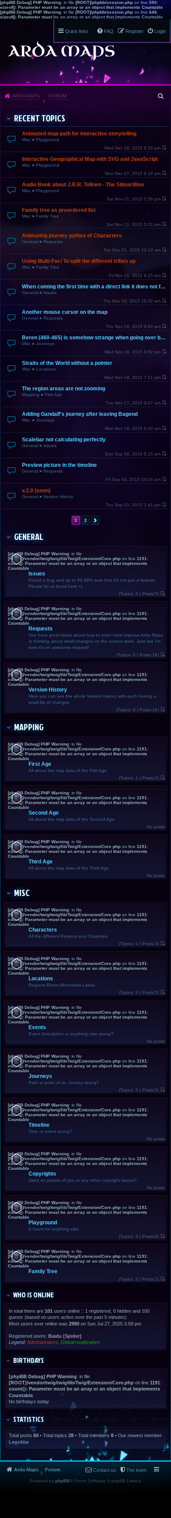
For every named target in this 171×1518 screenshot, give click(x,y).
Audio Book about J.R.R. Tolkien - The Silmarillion (83, 185)
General (30, 241)
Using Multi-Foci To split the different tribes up (78, 261)
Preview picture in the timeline (59, 465)
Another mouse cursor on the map (64, 312)
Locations (46, 369)
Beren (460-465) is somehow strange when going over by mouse (94, 338)
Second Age (43, 813)
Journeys (45, 343)
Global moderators (80, 1342)
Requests (53, 241)
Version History (58, 496)
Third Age (40, 862)
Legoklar (19, 1442)
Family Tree (47, 216)
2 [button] (85, 520)
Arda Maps (25, 95)
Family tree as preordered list (59, 210)
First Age (53, 394)
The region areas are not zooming (63, 389)
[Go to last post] (164, 148)
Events (37, 1027)
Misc (26, 139)
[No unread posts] (162, 593)
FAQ (109, 31)
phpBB (62, 1480)
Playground (47, 139)
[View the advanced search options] (161, 96)
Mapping (30, 394)
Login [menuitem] (160, 31)
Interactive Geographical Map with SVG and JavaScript (90, 159)
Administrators (42, 1342)
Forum (58, 95)
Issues (50, 292)
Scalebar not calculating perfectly (64, 440)
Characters (42, 930)
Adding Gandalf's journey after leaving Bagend (80, 414)
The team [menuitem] (136, 1470)
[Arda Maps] (61, 51)
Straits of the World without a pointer (67, 363)
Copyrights (42, 1174)
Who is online (33, 1295)
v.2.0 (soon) (36, 491)
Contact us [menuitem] (104, 1470)
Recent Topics (39, 118)
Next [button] (95, 520)
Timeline (39, 1125)
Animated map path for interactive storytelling (79, 134)
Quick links (77, 31)
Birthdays (28, 1360)
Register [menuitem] (134, 31)
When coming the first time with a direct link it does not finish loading (94, 287)
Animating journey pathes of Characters (72, 236)
